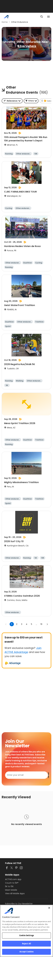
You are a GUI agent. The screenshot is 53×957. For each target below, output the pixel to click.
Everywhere (28, 46)
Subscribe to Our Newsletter (19, 903)
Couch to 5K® (11, 882)
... (36, 624)
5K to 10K (9, 886)
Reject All (26, 943)
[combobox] (12, 100)
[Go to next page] (47, 624)
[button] (31, 100)
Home (5, 22)
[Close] (49, 908)
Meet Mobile (11, 890)
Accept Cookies (27, 951)
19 (41, 624)
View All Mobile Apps (15, 893)
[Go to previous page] (6, 624)
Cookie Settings (26, 935)
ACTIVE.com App (13, 879)
